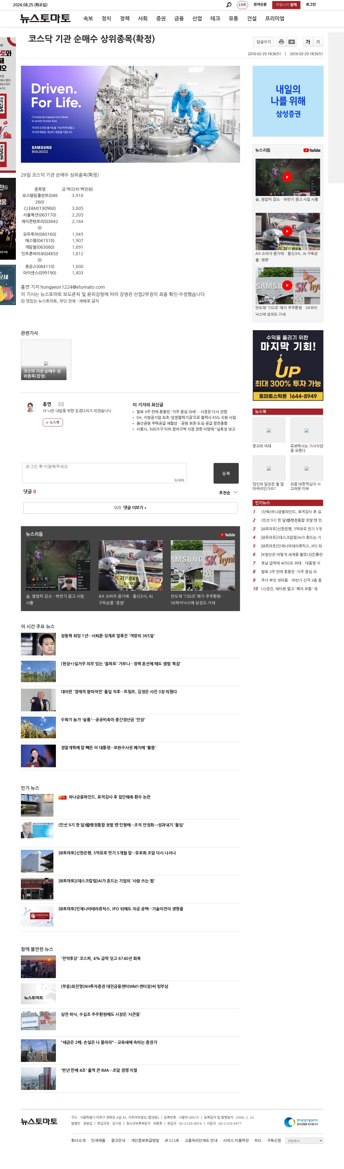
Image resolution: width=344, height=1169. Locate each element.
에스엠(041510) (40, 241)
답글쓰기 (264, 42)
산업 (197, 18)
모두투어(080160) (39, 234)
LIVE (242, 5)
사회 (143, 18)
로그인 (311, 4)
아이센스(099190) (39, 273)
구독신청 (274, 1140)
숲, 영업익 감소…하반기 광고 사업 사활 (286, 199)
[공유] (292, 42)
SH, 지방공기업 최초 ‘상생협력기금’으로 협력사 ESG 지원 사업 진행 (190, 417)
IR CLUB (172, 1140)
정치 (106, 18)
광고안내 (118, 1140)
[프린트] (282, 42)
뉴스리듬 (262, 150)
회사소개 (78, 1140)
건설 (252, 18)
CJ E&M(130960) (40, 208)
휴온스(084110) (40, 266)
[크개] (308, 42)
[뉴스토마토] (45, 18)
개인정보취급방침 (145, 1140)
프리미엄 (274, 18)
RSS (258, 1140)
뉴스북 (54, 422)
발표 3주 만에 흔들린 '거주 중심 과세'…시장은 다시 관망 (181, 412)
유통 (233, 18)
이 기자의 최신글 (148, 405)
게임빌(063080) (40, 247)
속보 (88, 18)
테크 (215, 18)
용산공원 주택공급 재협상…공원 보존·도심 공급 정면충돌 (181, 423)
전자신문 (260, 4)
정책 (124, 18)
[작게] (318, 42)
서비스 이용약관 (236, 1140)
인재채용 (98, 1140)
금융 (179, 18)
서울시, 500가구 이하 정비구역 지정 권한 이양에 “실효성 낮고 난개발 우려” (196, 429)
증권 (161, 18)
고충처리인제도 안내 (201, 1140)
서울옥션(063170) (39, 215)
